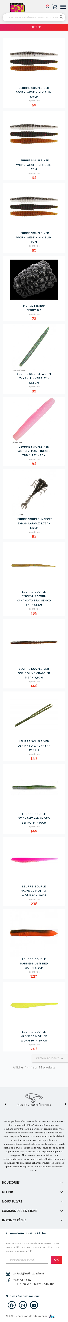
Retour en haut (50, 1058)
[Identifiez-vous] (47, 7)
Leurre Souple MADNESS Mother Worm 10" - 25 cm (34, 1036)
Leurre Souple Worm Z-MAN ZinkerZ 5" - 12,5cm (34, 378)
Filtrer (36, 27)
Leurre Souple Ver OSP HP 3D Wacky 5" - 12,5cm (34, 746)
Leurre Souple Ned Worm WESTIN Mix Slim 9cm (34, 237)
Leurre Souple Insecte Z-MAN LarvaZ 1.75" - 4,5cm (34, 523)
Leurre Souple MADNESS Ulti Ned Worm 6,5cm (34, 963)
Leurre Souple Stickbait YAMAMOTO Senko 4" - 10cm (34, 818)
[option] (34, 1100)
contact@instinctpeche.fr (28, 1273)
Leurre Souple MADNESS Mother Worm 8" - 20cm (34, 891)
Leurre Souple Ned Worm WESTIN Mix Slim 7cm (34, 165)
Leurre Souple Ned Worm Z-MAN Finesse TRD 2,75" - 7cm (34, 451)
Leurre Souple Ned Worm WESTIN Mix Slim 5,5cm (34, 92)
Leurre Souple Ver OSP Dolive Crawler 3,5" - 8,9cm (34, 673)
